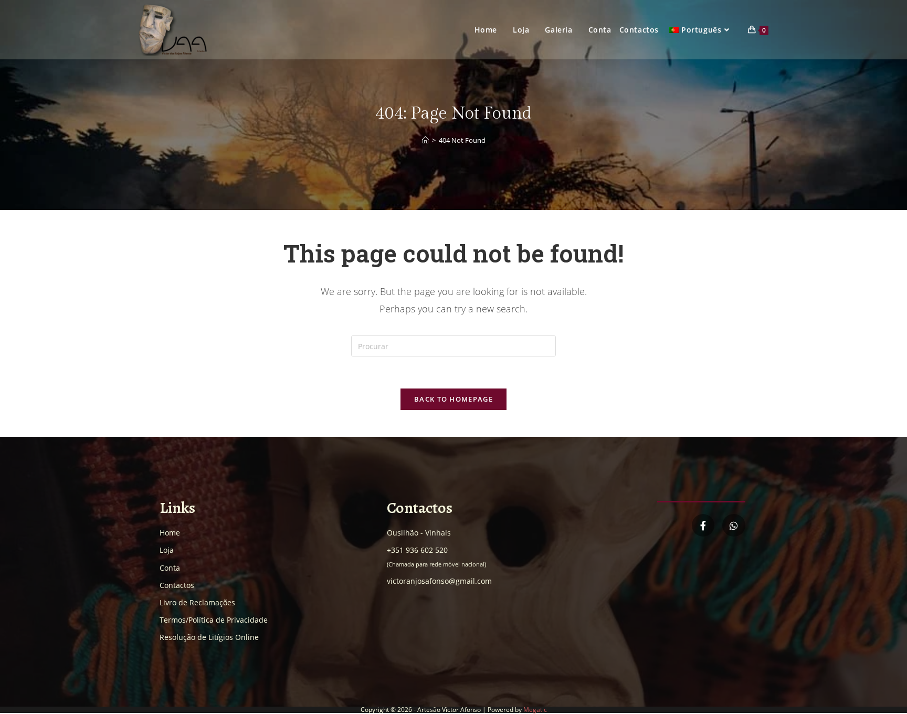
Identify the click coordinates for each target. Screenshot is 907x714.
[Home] (425, 140)
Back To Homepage (453, 399)
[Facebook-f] (703, 525)
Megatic (535, 709)
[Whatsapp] (733, 525)
